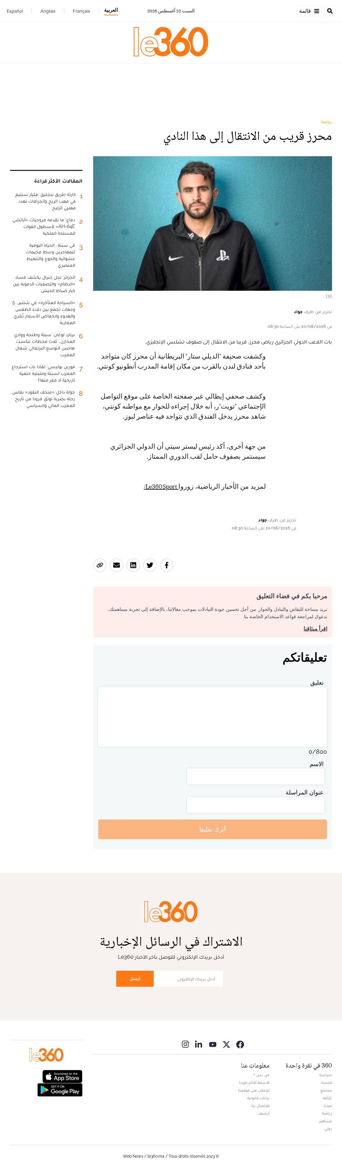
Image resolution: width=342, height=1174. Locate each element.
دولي (328, 1128)
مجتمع (326, 1090)
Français (81, 11)
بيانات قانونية (258, 1098)
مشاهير (325, 1121)
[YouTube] (213, 1044)
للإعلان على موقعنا (254, 1090)
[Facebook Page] (240, 1044)
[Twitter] (226, 1044)
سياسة (325, 1075)
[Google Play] (59, 1089)
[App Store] (62, 1076)
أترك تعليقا (212, 829)
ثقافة (327, 1098)
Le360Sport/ (161, 486)
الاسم (317, 763)
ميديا (328, 1105)
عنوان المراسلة (305, 792)
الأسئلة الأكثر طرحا (254, 1082)
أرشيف (264, 1113)
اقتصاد (326, 1082)
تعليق (317, 682)
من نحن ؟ (261, 1075)
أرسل (135, 978)
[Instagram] (185, 1044)
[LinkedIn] (199, 1044)
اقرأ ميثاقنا (315, 629)
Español (15, 11)
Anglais (47, 11)
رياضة (326, 122)
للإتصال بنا (260, 1105)
